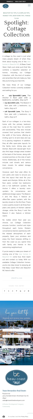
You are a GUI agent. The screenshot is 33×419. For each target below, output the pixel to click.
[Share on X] (9, 291)
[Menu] (28, 5)
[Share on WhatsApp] (13, 291)
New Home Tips (18, 15)
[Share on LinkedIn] (20, 291)
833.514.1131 (6, 393)
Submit (5, 351)
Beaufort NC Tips (10, 13)
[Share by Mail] (28, 291)
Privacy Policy (24, 416)
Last (3, 339)
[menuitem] (10, 1)
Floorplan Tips (23, 13)
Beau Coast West (20, 1)
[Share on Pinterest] (16, 291)
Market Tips (7, 15)
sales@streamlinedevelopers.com (13, 400)
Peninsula (10, 1)
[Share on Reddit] (24, 291)
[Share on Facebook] (5, 291)
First (3, 333)
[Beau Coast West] (13, 6)
